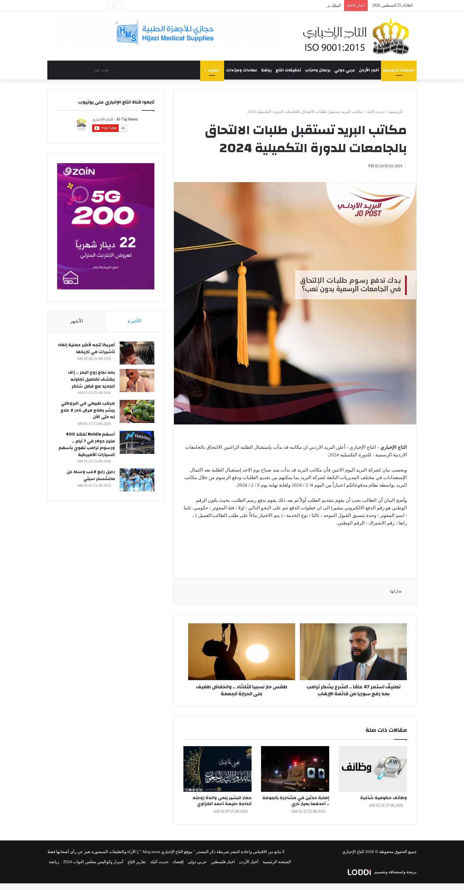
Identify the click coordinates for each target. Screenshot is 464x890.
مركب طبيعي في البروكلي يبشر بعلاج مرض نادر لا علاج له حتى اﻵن (88, 410)
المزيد (213, 70)
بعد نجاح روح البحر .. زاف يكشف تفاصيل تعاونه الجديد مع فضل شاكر (91, 379)
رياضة (266, 70)
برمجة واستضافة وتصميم (395, 871)
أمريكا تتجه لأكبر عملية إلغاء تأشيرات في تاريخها (86, 348)
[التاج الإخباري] (358, 36)
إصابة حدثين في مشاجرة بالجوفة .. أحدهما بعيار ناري (295, 801)
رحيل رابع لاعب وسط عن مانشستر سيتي (91, 475)
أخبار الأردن (369, 70)
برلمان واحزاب (317, 70)
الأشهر (76, 320)
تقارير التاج (137, 861)
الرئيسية (396, 111)
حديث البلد (376, 111)
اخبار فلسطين (223, 861)
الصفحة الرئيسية (399, 70)
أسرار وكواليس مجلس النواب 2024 (93, 861)
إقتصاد (178, 861)
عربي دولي (344, 70)
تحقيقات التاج (288, 70)
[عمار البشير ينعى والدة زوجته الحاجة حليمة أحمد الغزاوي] (217, 769)
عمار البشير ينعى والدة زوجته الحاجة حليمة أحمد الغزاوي (222, 801)
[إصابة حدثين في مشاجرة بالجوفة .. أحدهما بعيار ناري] (295, 769)
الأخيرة (134, 320)
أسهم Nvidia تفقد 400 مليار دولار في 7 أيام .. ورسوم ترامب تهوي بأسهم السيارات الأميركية (86, 444)
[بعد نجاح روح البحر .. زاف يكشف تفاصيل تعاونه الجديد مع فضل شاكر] (137, 380)
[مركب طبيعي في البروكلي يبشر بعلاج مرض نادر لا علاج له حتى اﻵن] (137, 411)
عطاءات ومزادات (241, 70)
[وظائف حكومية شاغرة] (373, 769)
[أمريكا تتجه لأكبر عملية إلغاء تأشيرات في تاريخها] (137, 353)
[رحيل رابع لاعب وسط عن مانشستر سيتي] (137, 479)
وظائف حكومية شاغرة (383, 798)
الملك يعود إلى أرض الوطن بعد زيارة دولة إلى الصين (297, 5)
